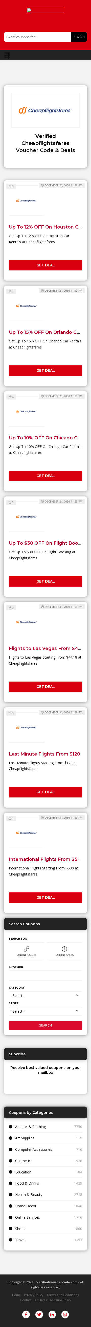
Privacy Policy (33, 1295)
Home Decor (25, 1206)
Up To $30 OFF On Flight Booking (48, 543)
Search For (18, 938)
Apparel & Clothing (30, 1126)
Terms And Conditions (63, 1295)
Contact (25, 1300)
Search (79, 37)
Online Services (27, 1217)
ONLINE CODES (26, 955)
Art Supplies (24, 1138)
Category (17, 987)
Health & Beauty (28, 1194)
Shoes (20, 1228)
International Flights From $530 (46, 859)
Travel (20, 1239)
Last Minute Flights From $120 (44, 754)
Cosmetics (23, 1160)
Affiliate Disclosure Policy (53, 1300)
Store (13, 1003)
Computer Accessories (33, 1149)
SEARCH (45, 1025)
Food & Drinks (27, 1183)
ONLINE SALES (65, 955)
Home (16, 1295)
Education (23, 1172)
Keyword (16, 967)
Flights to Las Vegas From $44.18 (48, 648)
